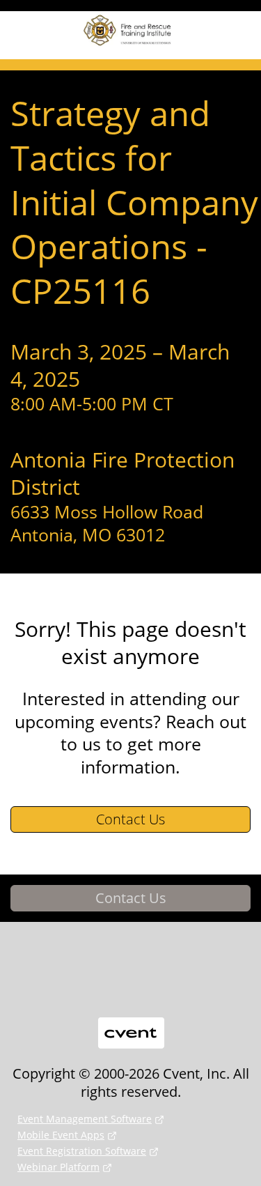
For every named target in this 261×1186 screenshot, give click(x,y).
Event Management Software (84, 1118)
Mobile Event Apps (60, 1134)
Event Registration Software (81, 1150)
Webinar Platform (58, 1166)
